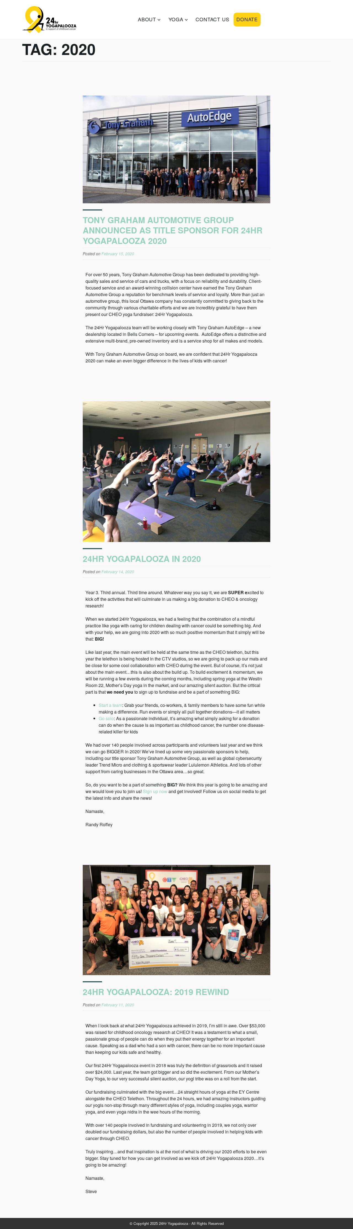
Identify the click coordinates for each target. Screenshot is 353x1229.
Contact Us (212, 19)
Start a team (110, 705)
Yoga (176, 19)
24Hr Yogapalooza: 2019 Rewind (156, 992)
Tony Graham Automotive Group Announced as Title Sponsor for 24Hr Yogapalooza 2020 (173, 230)
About (147, 19)
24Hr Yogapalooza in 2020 (142, 558)
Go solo (106, 718)
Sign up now (155, 791)
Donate (247, 19)
